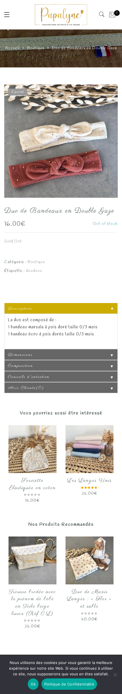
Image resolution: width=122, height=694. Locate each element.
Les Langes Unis (89, 480)
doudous (34, 271)
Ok (33, 684)
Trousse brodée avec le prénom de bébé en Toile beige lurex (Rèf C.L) (32, 603)
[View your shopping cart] (112, 15)
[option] (61, 141)
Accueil (12, 48)
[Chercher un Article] (102, 14)
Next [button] (111, 461)
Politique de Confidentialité (69, 684)
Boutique (36, 48)
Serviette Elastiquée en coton (32, 484)
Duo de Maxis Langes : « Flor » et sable (89, 599)
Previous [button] (8, 461)
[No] (115, 675)
